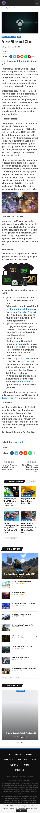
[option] (20, 715)
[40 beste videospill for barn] (6, 660)
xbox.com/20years (8, 397)
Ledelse (29, 754)
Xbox (14, 36)
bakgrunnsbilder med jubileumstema (22, 309)
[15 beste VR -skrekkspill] (6, 595)
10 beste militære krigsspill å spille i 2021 (19, 574)
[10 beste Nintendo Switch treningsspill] (6, 606)
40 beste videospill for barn (20, 657)
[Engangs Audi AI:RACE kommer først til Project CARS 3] (28, 491)
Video (34, 759)
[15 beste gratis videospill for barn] (6, 617)
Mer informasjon (33, 811)
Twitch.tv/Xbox (25, 358)
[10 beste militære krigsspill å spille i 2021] (20, 566)
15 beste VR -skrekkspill (19, 592)
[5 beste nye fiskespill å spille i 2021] (6, 649)
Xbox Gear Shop (17, 297)
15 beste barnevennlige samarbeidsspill (24, 668)
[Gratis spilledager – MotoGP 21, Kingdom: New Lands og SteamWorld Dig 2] (11, 491)
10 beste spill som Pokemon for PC (22, 625)
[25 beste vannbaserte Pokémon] (6, 584)
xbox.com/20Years (22, 381)
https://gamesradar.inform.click (25, 784)
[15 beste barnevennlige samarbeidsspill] (6, 671)
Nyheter (18, 754)
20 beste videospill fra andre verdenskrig (24, 636)
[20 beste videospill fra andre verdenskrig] (6, 638)
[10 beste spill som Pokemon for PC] (6, 627)
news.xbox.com (16, 442)
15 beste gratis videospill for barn (22, 614)
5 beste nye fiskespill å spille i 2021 (22, 647)
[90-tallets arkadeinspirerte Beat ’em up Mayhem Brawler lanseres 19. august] (11, 516)
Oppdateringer (20, 770)
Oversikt (27, 764)
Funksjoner (20, 570)
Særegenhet (8, 759)
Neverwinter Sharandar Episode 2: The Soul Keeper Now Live (9, 467)
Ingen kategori (6, 36)
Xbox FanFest (22, 312)
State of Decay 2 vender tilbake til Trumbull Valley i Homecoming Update (30, 468)
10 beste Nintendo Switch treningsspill (23, 603)
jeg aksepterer (22, 811)
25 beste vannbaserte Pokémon (21, 581)
